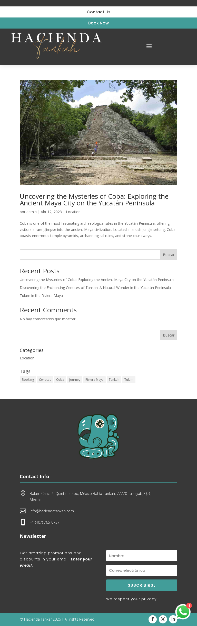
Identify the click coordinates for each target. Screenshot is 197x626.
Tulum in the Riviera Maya (41, 295)
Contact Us (99, 12)
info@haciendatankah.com (52, 511)
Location (73, 211)
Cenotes (45, 379)
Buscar (168, 254)
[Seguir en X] (163, 619)
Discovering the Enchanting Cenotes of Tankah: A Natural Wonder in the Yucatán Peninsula (95, 287)
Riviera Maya (94, 379)
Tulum (128, 379)
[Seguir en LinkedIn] (173, 619)
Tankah (114, 379)
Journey (74, 379)
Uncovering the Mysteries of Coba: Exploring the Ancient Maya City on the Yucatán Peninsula (94, 199)
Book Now (98, 23)
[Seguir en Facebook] (153, 619)
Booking (28, 379)
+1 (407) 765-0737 (45, 522)
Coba (60, 379)
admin (31, 211)
